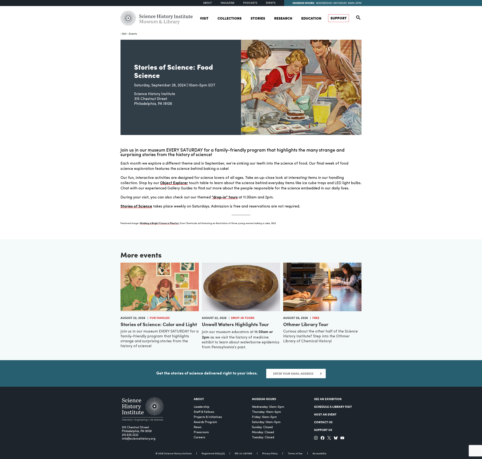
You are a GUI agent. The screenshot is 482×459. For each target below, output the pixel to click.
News (197, 427)
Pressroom (201, 432)
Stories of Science (136, 206)
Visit (204, 18)
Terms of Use (295, 453)
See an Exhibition (328, 399)
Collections (229, 18)
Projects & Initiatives (208, 417)
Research (283, 18)
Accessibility (319, 453)
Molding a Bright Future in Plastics (159, 223)
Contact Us (323, 422)
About (207, 3)
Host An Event (325, 414)
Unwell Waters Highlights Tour (235, 324)
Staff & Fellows (204, 412)
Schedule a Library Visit (333, 406)
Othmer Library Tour (305, 324)
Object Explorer (174, 183)
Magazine (227, 3)
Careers (199, 437)
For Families (160, 318)
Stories (258, 18)
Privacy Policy (270, 453)
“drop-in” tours (225, 197)
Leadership (201, 407)
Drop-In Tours (242, 318)
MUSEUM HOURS (264, 399)
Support (338, 18)
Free (315, 318)
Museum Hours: (304, 3)
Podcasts (250, 3)
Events (270, 3)
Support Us (323, 430)
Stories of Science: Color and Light (158, 324)
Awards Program (205, 422)
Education (311, 18)
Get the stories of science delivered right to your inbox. (207, 373)
